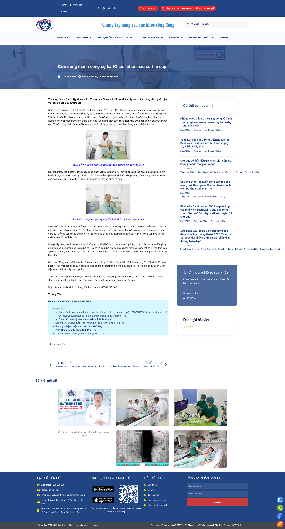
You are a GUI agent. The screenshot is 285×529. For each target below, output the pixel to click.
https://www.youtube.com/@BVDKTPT (85, 333)
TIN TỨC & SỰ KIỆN (148, 37)
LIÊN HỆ (224, 37)
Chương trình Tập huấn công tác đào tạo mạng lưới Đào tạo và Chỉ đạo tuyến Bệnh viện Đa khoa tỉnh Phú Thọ (205, 185)
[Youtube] (109, 8)
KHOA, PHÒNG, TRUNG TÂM (113, 37)
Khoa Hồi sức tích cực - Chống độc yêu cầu (198, 249)
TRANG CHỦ (63, 37)
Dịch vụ (64, 12)
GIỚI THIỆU (82, 37)
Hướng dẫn (77, 5)
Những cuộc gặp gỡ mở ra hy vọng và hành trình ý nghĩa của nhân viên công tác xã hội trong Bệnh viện (206, 122)
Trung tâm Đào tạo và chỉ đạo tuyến (195, 196)
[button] (80, 414)
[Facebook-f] (98, 8)
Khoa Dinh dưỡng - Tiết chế (230, 249)
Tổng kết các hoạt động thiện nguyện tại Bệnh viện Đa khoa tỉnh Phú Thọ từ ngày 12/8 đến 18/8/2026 (205, 143)
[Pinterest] (103, 8)
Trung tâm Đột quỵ (188, 172)
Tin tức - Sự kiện (215, 130)
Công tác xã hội (200, 130)
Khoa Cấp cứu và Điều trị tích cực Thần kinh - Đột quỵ (220, 172)
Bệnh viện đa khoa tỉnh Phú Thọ (84, 326)
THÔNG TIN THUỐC (199, 37)
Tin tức (64, 5)
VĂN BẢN (174, 37)
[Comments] (114, 8)
